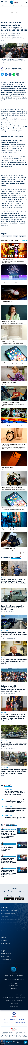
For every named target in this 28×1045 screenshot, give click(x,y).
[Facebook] (10, 74)
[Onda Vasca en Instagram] (16, 891)
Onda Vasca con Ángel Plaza (9, 931)
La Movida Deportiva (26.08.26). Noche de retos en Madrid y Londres (7, 848)
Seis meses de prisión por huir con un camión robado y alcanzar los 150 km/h (14, 634)
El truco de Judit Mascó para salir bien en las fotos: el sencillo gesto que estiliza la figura (15, 810)
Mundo (3, 577)
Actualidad (4, 604)
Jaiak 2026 (19, 5)
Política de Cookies (20, 997)
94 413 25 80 (15, 976)
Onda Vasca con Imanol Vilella (9, 928)
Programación (5, 943)
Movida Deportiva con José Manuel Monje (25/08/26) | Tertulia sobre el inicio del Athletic (8, 860)
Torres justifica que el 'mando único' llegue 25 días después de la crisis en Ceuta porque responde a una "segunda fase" (13, 717)
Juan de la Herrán (6, 953)
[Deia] (5, 1019)
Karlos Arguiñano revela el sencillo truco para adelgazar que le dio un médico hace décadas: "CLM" (14, 801)
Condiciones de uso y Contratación (14, 1000)
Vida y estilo (8, 789)
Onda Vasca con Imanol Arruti (9, 925)
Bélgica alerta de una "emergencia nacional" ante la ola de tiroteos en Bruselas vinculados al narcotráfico (13, 581)
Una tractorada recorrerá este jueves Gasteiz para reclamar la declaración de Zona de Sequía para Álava (14, 771)
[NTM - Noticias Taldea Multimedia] (14, 1014)
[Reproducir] (19, 831)
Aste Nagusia (5, 5)
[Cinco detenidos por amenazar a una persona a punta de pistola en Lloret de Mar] (14, 732)
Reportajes (4, 940)
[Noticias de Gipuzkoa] (17, 1019)
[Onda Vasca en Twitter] (4, 891)
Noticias (3, 937)
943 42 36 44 (15, 981)
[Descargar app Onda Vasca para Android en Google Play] (9, 899)
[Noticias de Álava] (7, 1022)
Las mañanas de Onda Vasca (9, 910)
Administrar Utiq (14, 1003)
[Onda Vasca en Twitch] (20, 891)
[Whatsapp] (13, 74)
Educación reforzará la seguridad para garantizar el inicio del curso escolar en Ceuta (12, 608)
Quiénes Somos (10, 995)
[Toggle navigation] (2, 2)
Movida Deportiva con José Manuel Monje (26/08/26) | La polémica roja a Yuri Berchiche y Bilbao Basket (8, 835)
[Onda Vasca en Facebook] (8, 891)
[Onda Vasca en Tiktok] (23, 891)
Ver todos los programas (8, 934)
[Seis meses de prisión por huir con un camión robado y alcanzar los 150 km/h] (14, 622)
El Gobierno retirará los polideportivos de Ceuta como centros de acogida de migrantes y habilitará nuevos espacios (13, 688)
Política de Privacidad (8, 997)
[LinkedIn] (6, 74)
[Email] (17, 74)
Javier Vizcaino (5, 956)
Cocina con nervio (6, 959)
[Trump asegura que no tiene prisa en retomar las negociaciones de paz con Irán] (14, 648)
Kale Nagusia (4, 916)
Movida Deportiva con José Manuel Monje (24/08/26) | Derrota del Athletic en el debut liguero (8, 873)
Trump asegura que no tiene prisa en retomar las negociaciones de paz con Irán (14, 661)
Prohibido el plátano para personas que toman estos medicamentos (14, 818)
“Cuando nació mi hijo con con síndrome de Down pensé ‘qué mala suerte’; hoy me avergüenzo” (14, 792)
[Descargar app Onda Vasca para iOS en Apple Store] (19, 899)
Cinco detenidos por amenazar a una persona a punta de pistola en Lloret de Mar (14, 745)
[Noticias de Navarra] (20, 1022)
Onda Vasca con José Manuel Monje (11, 919)
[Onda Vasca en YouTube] (12, 891)
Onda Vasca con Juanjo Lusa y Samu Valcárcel (14, 922)
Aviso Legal (19, 995)
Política (3, 684)
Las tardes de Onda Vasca (8, 913)
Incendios (13, 5)
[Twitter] (2, 74)
